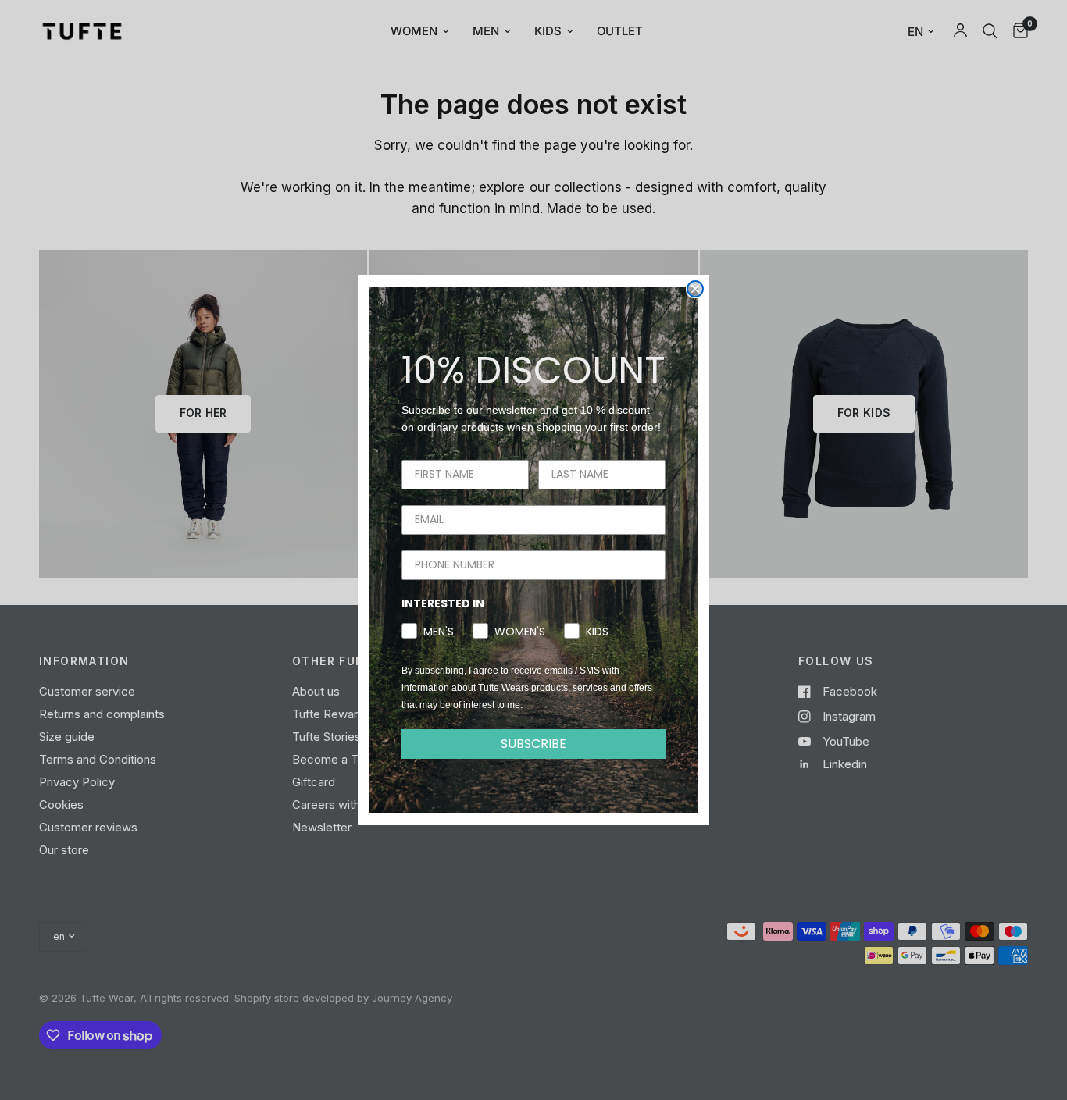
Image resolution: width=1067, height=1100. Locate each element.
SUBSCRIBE (533, 744)
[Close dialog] (695, 289)
